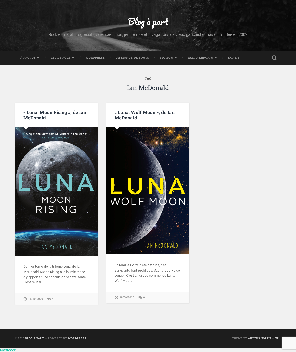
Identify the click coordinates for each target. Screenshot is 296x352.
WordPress (95, 58)
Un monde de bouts (132, 58)
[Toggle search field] (274, 58)
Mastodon (8, 350)
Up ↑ (278, 338)
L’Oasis (233, 58)
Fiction (166, 58)
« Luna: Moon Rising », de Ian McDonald (54, 115)
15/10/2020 (35, 299)
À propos (28, 58)
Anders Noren (259, 338)
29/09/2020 (126, 297)
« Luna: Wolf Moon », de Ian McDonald (145, 115)
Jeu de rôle (60, 58)
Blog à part (148, 21)
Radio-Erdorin (200, 58)
